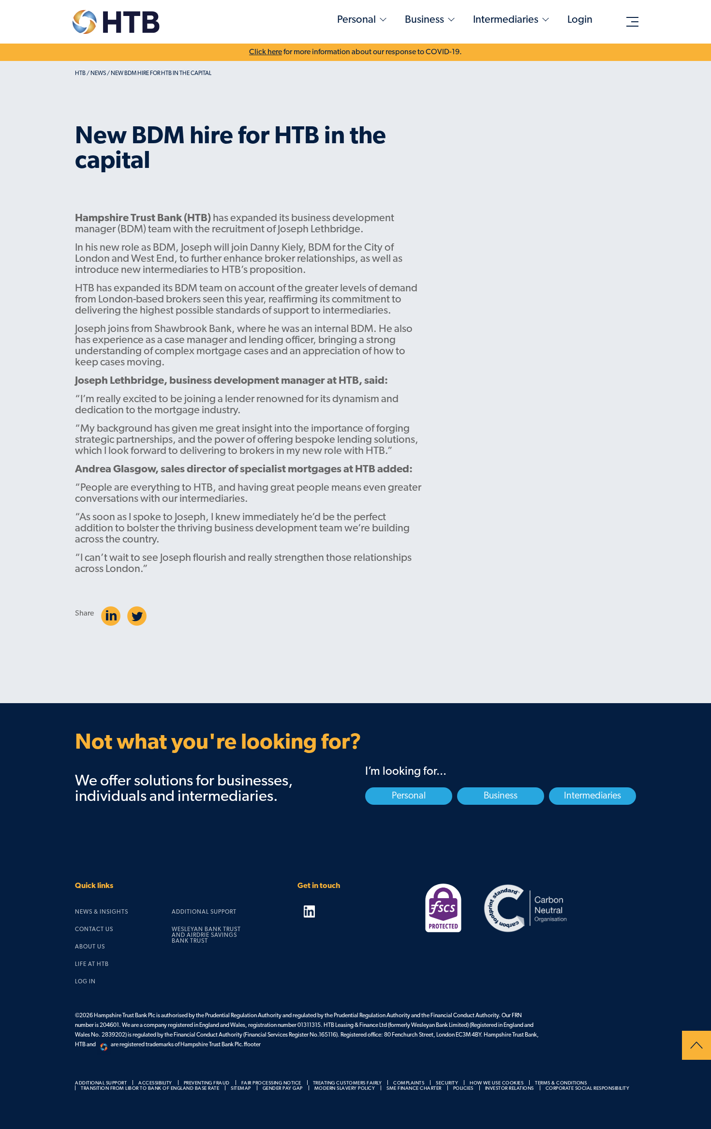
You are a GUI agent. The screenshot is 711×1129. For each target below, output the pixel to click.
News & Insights (101, 912)
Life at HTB (92, 964)
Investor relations (509, 1088)
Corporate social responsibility (588, 1088)
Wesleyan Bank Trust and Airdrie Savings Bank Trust (206, 935)
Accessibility (155, 1083)
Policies (463, 1088)
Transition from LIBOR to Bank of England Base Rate (150, 1088)
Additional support (204, 912)
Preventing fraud (207, 1083)
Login (579, 20)
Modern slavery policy (344, 1088)
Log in (85, 982)
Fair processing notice (271, 1083)
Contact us (94, 930)
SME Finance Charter (414, 1088)
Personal (356, 20)
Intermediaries (505, 20)
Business (424, 20)
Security (447, 1083)
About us (90, 947)
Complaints (408, 1083)
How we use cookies (496, 1083)
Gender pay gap (283, 1088)
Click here (265, 52)
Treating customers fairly (347, 1083)
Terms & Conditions (561, 1083)
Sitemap (241, 1088)
